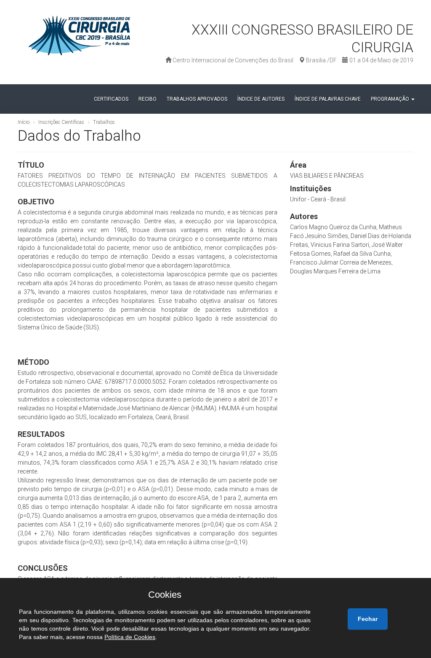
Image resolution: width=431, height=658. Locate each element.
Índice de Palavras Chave (328, 99)
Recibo (147, 99)
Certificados (111, 99)
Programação (390, 99)
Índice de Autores (261, 99)
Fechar (368, 618)
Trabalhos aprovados (197, 99)
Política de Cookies (129, 637)
